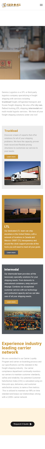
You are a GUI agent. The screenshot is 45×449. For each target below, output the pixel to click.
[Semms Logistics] (11, 5)
